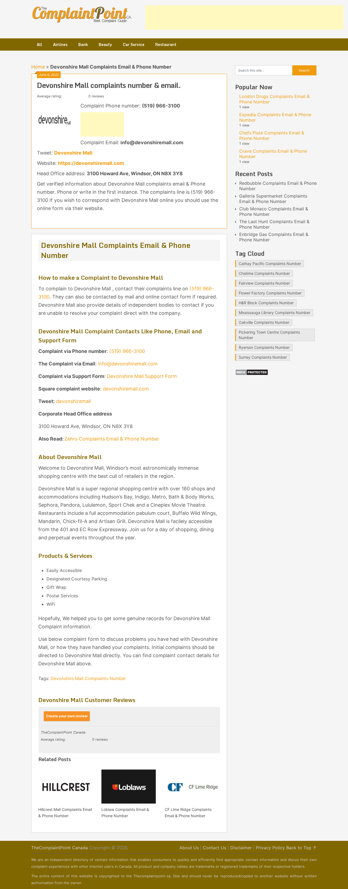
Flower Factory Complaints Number (270, 293)
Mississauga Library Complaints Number (274, 312)
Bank (83, 44)
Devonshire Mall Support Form (142, 376)
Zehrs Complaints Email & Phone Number (111, 439)
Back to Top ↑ (301, 847)
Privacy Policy (270, 847)
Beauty (105, 44)
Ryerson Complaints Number (264, 347)
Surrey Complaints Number (263, 357)
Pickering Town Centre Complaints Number (269, 335)
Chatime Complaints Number (264, 273)
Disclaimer (241, 847)
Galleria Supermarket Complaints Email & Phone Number (273, 198)
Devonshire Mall (73, 153)
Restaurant (165, 44)
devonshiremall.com (126, 389)
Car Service (133, 44)
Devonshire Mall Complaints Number (88, 678)
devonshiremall (73, 401)
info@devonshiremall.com (128, 364)
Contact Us (214, 847)
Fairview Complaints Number (264, 283)
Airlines (60, 44)
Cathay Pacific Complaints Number (270, 263)
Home (38, 67)
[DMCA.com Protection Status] (251, 374)
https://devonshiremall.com (91, 163)
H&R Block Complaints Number (266, 302)
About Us (189, 847)
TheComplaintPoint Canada (59, 847)
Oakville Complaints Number (264, 322)
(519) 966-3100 (127, 351)
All (39, 44)
